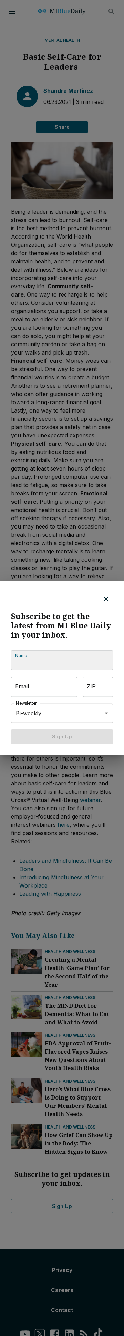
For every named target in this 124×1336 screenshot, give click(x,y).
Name (21, 655)
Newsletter (26, 703)
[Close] (106, 599)
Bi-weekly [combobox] (28, 713)
